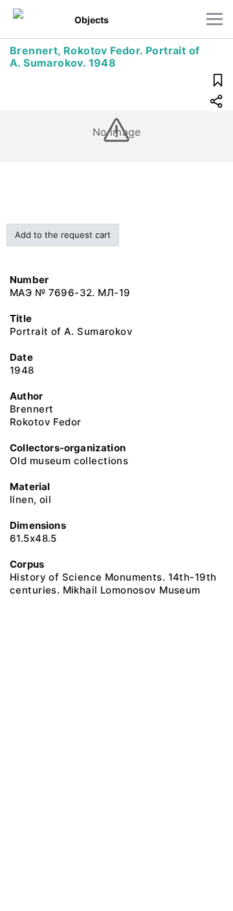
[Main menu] (214, 19)
